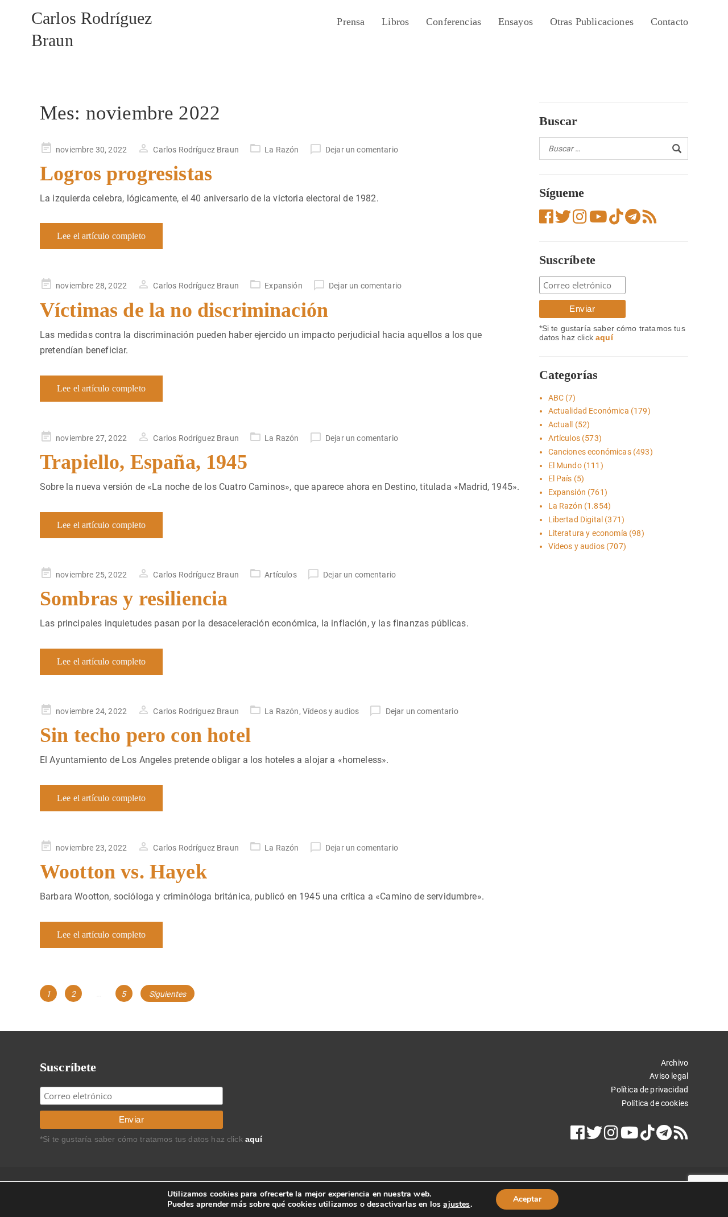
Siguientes (168, 994)
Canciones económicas (589, 451)
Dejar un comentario (361, 149)
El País (560, 478)
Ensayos (515, 21)
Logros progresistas (126, 173)
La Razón (281, 149)
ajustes (456, 1204)
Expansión (283, 285)
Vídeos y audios (331, 711)
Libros (395, 21)
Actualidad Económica (588, 410)
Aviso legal (669, 1075)
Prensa (351, 21)
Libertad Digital (575, 519)
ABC (556, 397)
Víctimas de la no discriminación (184, 310)
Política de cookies (655, 1103)
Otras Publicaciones (592, 21)
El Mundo (565, 465)
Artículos (280, 574)
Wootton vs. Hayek (123, 871)
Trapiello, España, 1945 (143, 462)
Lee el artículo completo (101, 236)
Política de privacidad (649, 1089)
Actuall (560, 424)
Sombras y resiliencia (134, 598)
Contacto (669, 21)
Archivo (674, 1062)
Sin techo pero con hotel (145, 735)
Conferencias (453, 21)
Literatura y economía (587, 533)
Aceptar (527, 1199)
